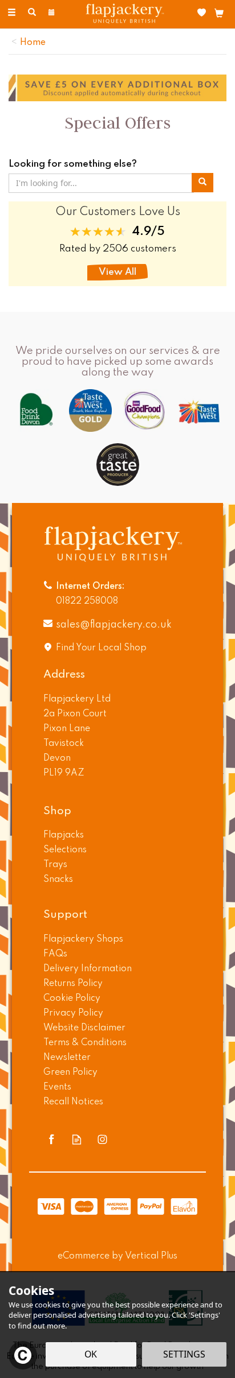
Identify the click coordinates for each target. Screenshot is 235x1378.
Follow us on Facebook (51, 1139)
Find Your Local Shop (101, 648)
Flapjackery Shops (83, 939)
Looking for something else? (73, 164)
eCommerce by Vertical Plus (117, 1256)
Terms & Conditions (85, 1042)
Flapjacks (63, 835)
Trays (55, 864)
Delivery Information (87, 968)
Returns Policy (73, 983)
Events (57, 1087)
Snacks (58, 879)
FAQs (55, 954)
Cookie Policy (71, 998)
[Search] (31, 13)
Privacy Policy (73, 1013)
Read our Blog (76, 1139)
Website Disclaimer (84, 1028)
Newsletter (67, 1057)
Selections (65, 850)
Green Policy (70, 1072)
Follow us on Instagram (102, 1139)
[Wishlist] (203, 13)
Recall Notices (73, 1102)
